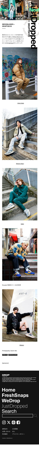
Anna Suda (20, 103)
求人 (13, 431)
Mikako (22, 345)
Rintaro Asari (20, 163)
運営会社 (5, 429)
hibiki (22, 224)
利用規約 (5, 434)
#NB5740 (4, 355)
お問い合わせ (6, 431)
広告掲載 (15, 429)
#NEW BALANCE (13, 355)
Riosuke (4, 285)
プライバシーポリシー (18, 434)
